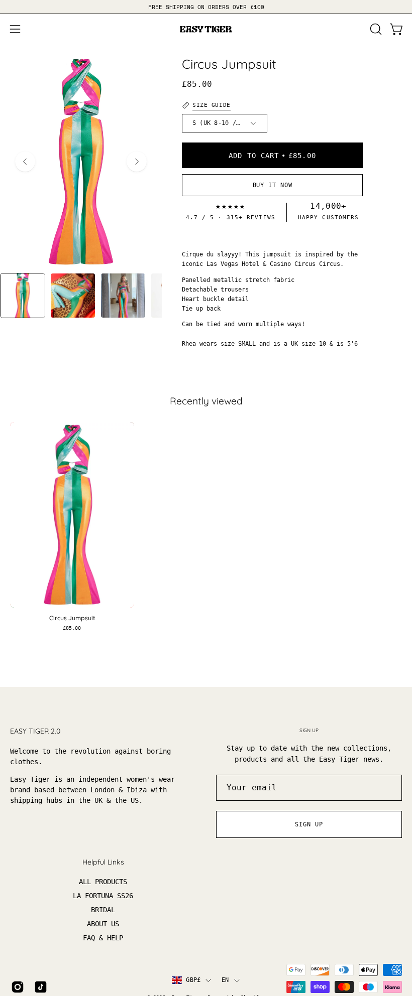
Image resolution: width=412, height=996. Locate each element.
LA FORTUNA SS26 (103, 896)
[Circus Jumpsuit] (22, 295)
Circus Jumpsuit (72, 618)
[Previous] (25, 162)
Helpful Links (103, 862)
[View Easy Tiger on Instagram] (17, 986)
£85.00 (72, 628)
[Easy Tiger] (206, 29)
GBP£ (193, 979)
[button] (375, 29)
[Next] (137, 162)
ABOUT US (103, 924)
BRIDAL (103, 910)
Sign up (309, 824)
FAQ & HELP (103, 938)
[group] (206, 7)
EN (225, 979)
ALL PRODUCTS (103, 882)
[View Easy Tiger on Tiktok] (40, 986)
